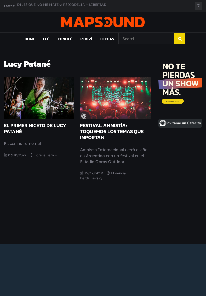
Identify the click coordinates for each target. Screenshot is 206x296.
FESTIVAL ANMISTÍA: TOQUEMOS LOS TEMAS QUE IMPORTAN (112, 131)
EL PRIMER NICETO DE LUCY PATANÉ (35, 128)
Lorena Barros (45, 155)
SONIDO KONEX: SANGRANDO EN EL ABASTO (56, 8)
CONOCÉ (65, 39)
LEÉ (46, 39)
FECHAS (107, 39)
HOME (30, 39)
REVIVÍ (86, 39)
